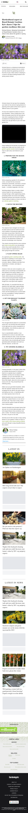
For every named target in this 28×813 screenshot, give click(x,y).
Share (5, 63)
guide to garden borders (8, 149)
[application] (14, 133)
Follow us (23, 63)
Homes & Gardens (10, 755)
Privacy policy (14, 788)
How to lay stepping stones (20, 743)
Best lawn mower (20, 764)
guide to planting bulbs (15, 257)
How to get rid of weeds (7, 746)
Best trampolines (14, 769)
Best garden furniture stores (20, 766)
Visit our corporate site (19, 808)
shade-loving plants (9, 245)
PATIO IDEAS (12, 6)
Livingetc (14, 758)
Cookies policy (14, 790)
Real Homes (17, 755)
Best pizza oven (7, 766)
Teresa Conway (10, 36)
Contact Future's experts (14, 784)
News (20, 38)
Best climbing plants (7, 743)
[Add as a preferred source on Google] (14, 802)
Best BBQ (7, 764)
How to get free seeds (14, 749)
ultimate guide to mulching (11, 201)
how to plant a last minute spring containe (13, 421)
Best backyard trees (21, 746)
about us (14, 782)
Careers (14, 793)
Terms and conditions (14, 786)
